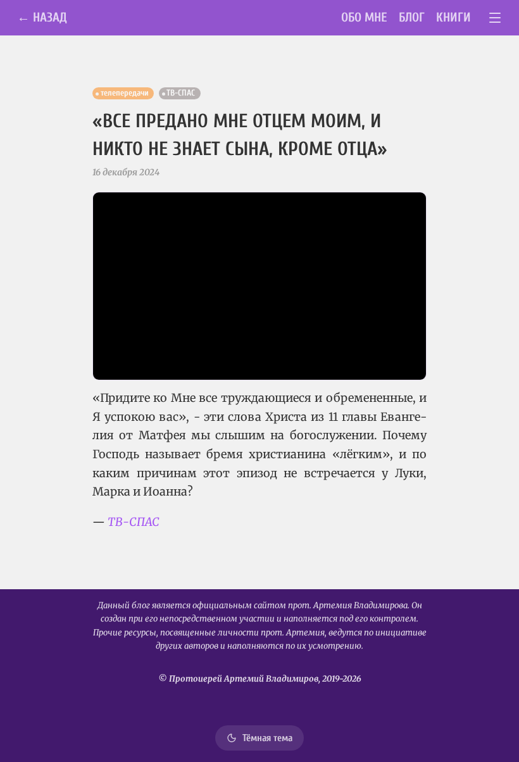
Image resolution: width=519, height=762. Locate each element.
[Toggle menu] (495, 18)
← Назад (42, 17)
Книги (453, 17)
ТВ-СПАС (180, 93)
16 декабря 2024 (125, 172)
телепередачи (125, 93)
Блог (412, 17)
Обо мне (364, 17)
